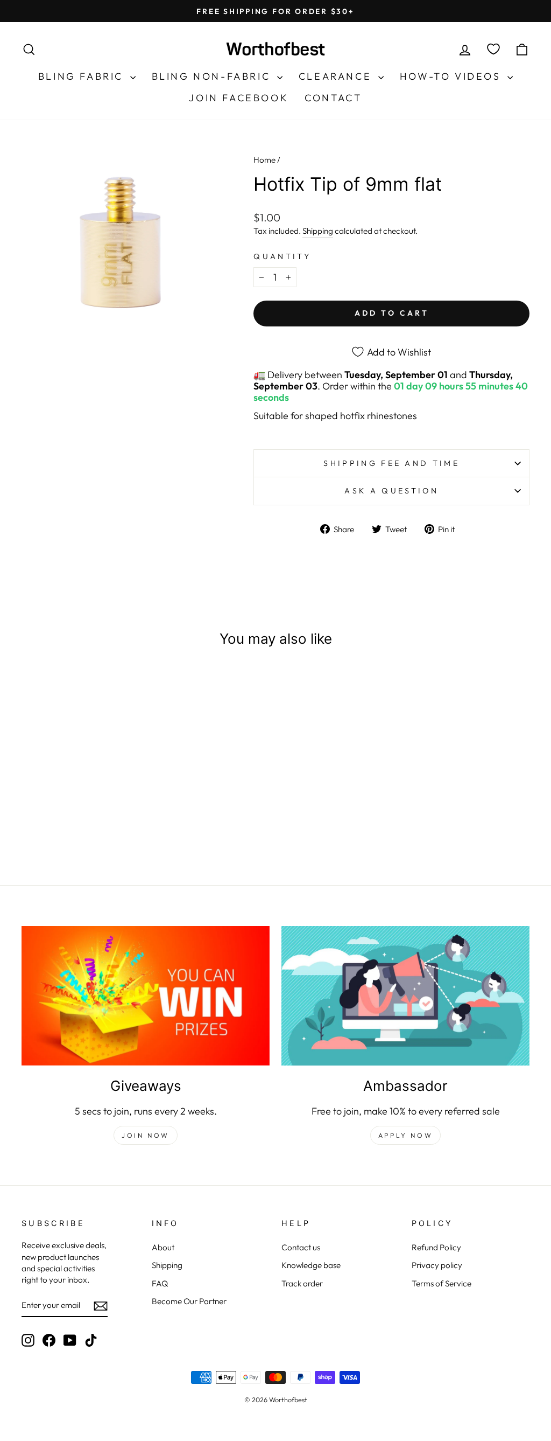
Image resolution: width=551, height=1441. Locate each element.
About (163, 1247)
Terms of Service (441, 1283)
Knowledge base (311, 1265)
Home (264, 160)
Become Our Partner (189, 1301)
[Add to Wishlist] (127, 688)
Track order (302, 1283)
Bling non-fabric (213, 76)
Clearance (337, 76)
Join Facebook (238, 98)
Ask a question (391, 491)
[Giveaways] (146, 996)
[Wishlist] (493, 49)
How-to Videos (452, 76)
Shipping (317, 231)
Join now (145, 1135)
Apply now (405, 1135)
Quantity (282, 256)
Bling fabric (83, 76)
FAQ (160, 1283)
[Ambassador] (405, 996)
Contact (333, 98)
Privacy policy (437, 1265)
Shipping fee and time (391, 463)
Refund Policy (436, 1247)
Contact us (300, 1247)
